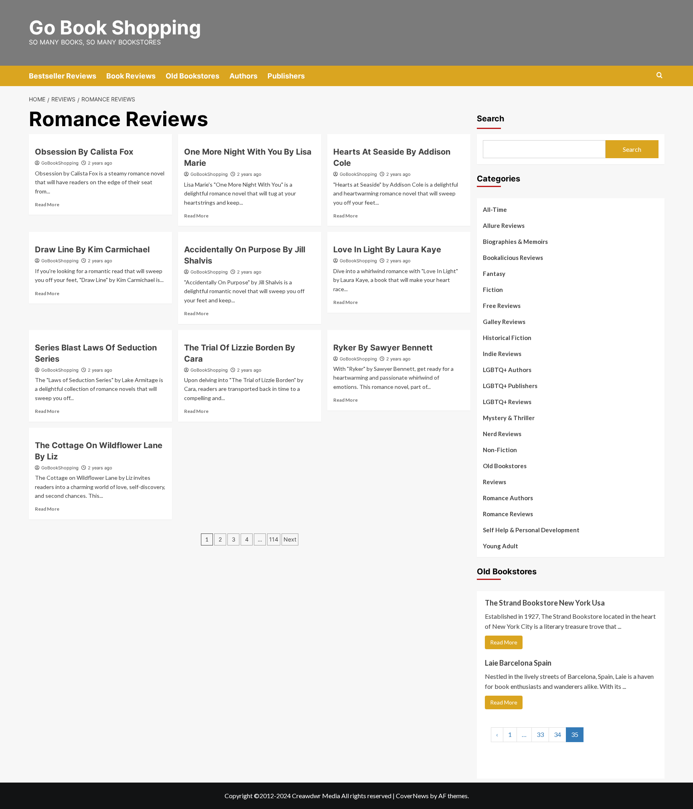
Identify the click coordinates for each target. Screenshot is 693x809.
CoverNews (412, 795)
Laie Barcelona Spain (518, 662)
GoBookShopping (60, 163)
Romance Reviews (508, 513)
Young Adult (500, 545)
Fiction (493, 289)
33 (540, 734)
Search (490, 118)
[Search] (659, 75)
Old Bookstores (192, 76)
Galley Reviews (504, 321)
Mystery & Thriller (509, 417)
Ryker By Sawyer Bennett (383, 347)
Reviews (494, 481)
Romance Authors (508, 497)
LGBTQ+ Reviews (507, 401)
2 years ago (100, 163)
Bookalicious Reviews (513, 257)
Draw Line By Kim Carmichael (92, 249)
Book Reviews (131, 76)
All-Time (495, 209)
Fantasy (494, 273)
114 (273, 539)
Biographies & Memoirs (515, 241)
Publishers (286, 76)
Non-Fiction (500, 449)
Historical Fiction (507, 337)
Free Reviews (502, 305)
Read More (47, 204)
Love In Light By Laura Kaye (387, 249)
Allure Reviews (504, 225)
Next (290, 539)
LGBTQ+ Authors (507, 369)
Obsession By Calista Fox (84, 152)
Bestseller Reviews (62, 76)
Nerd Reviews (502, 433)
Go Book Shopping (115, 27)
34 (557, 734)
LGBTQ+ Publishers (510, 385)
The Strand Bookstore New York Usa (545, 602)
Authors (243, 76)
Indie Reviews (502, 353)
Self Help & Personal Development (531, 529)
